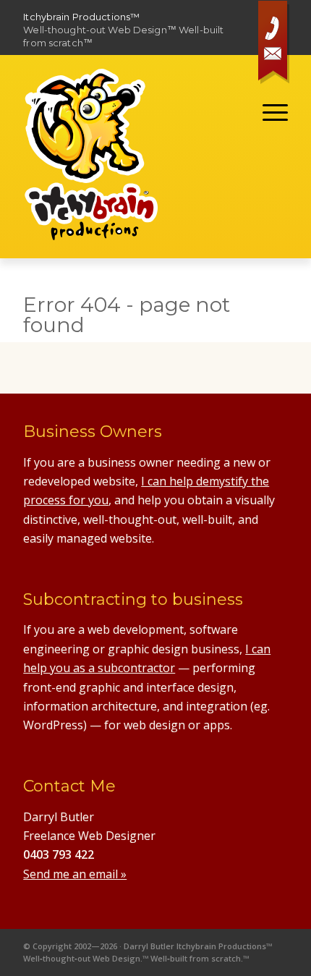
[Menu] (268, 112)
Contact (275, 45)
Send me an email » (75, 874)
